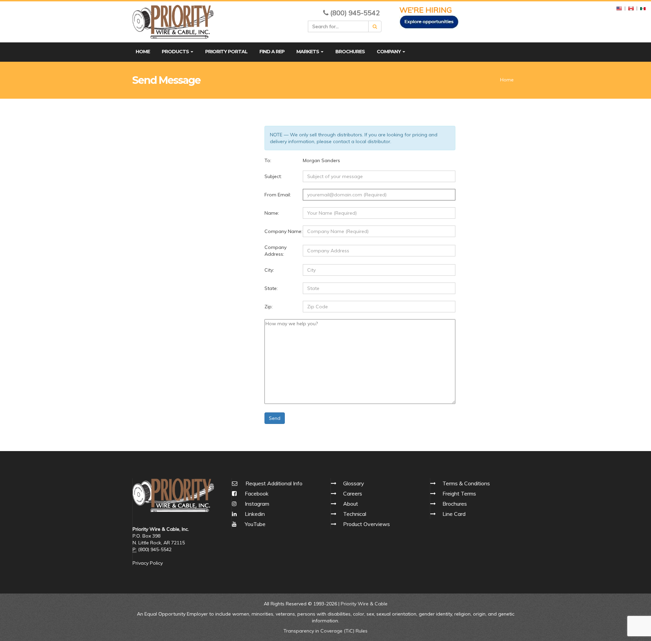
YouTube (254, 524)
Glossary (353, 483)
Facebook (256, 493)
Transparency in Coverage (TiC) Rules (325, 631)
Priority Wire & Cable (364, 604)
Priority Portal (226, 51)
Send (274, 418)
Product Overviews (366, 524)
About (350, 503)
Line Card (454, 513)
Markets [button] (308, 51)
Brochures (350, 51)
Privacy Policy (148, 563)
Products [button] (176, 51)
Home (143, 51)
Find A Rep (271, 51)
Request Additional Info (273, 483)
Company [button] (389, 51)
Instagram (256, 503)
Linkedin (254, 513)
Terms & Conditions (466, 483)
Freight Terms (459, 493)
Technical (354, 513)
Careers (352, 493)
